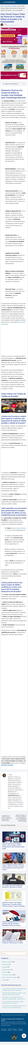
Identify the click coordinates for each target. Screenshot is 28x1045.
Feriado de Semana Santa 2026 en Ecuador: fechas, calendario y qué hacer (13, 1002)
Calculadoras (5, 964)
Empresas (4, 967)
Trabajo (4, 980)
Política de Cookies (12, 1029)
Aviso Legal (3, 1029)
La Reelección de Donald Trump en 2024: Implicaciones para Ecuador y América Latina (7, 818)
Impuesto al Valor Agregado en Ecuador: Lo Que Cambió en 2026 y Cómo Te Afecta (14, 993)
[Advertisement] (14, 341)
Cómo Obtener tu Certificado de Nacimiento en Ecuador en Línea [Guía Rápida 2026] (13, 1006)
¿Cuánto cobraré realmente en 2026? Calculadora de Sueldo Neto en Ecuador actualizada (14, 989)
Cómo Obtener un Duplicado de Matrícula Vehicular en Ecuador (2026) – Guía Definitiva (13, 998)
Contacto (10, 1030)
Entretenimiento (6, 969)
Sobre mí (15, 1030)
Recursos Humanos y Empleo (9, 977)
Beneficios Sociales (11, 6)
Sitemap (21, 1030)
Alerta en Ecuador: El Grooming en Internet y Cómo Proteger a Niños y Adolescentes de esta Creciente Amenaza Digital (21, 818)
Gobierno (4, 972)
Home (2, 6)
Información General (7, 974)
